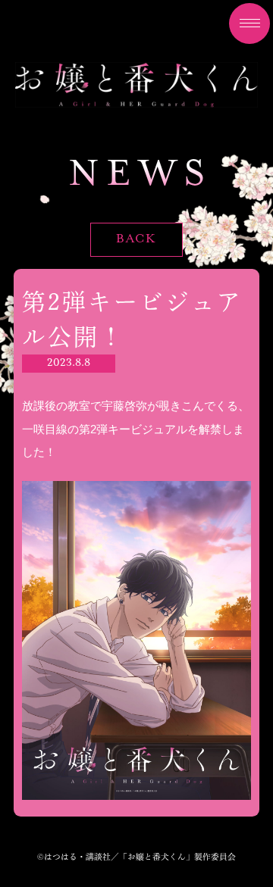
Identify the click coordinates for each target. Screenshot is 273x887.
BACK (136, 239)
